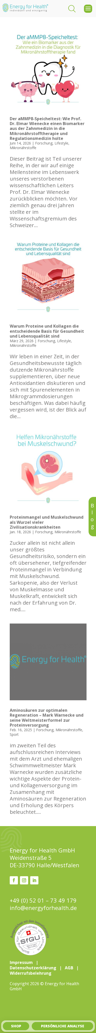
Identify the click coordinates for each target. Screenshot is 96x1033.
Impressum (21, 962)
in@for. (43, 908)
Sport (14, 734)
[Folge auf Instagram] (24, 880)
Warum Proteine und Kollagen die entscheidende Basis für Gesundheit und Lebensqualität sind (47, 331)
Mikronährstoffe (23, 147)
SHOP (16, 1026)
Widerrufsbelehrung (30, 973)
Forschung (43, 143)
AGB (69, 968)
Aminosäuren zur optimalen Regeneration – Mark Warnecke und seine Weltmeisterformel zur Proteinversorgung (46, 717)
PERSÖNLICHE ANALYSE (62, 1026)
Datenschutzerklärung (33, 968)
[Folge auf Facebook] (14, 880)
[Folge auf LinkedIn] (34, 880)
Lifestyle (61, 143)
